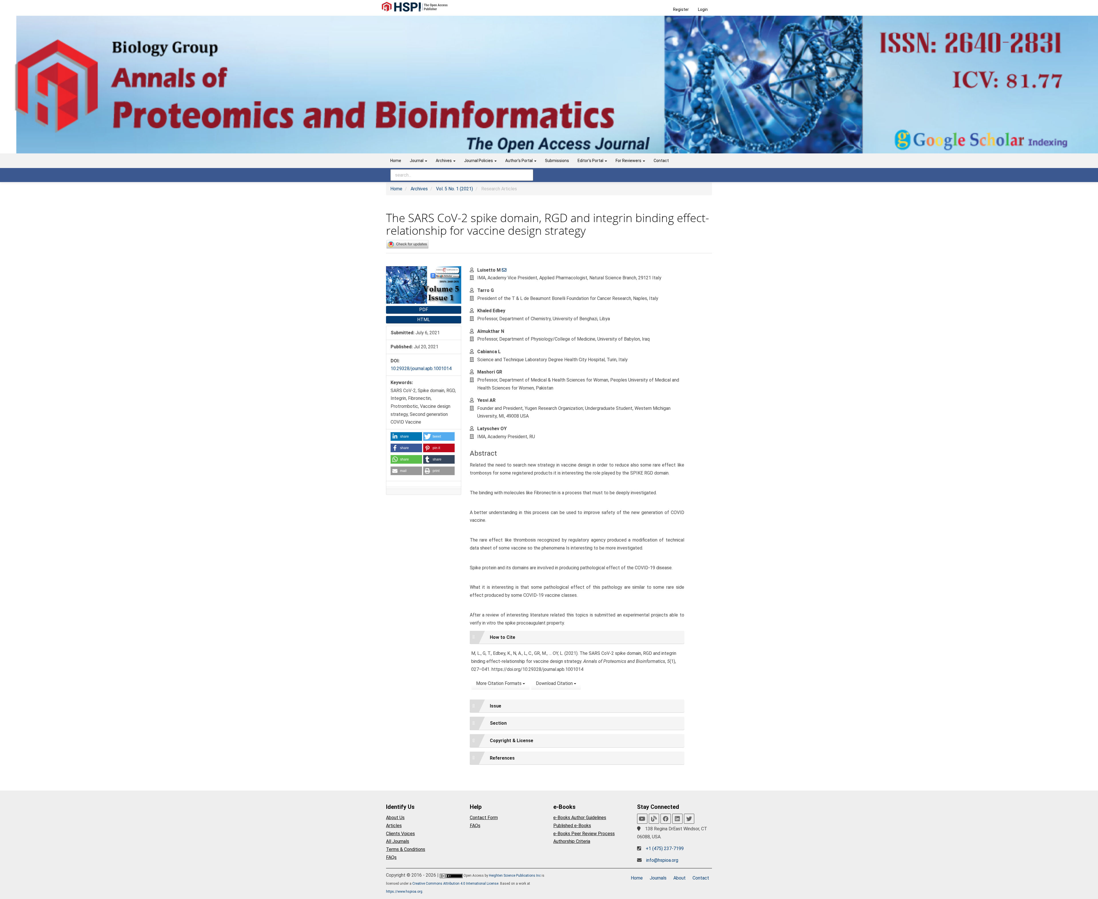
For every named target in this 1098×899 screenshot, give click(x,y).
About (679, 878)
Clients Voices (400, 833)
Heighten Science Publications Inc (515, 876)
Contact (661, 160)
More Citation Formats (499, 683)
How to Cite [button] (502, 637)
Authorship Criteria (571, 841)
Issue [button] (495, 706)
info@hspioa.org (662, 860)
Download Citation (555, 683)
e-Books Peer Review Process (584, 833)
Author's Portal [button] (519, 160)
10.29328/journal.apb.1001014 (421, 368)
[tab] (577, 637)
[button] (406, 436)
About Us (395, 817)
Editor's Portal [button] (591, 160)
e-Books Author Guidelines (579, 817)
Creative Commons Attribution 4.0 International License (455, 884)
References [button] (502, 758)
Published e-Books (572, 825)
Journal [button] (417, 160)
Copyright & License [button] (511, 740)
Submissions (557, 160)
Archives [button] (444, 160)
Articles (394, 825)
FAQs (391, 857)
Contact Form (484, 817)
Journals (658, 878)
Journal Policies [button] (479, 160)
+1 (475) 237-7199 (665, 848)
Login (703, 9)
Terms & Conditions (405, 849)
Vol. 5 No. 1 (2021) (454, 188)
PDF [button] (423, 309)
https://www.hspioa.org (404, 892)
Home (395, 160)
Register (681, 9)
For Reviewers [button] (629, 160)
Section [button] (498, 723)
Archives (419, 188)
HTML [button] (423, 319)
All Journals (397, 841)
